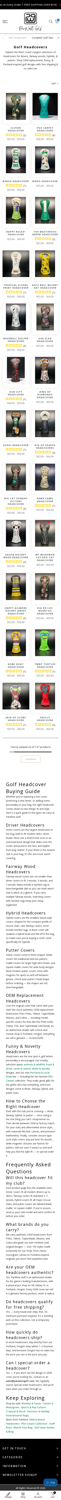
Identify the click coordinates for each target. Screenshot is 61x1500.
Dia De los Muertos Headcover (45, 610)
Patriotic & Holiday (38, 1411)
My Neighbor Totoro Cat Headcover (45, 557)
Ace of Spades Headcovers (45, 447)
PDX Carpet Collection (34, 1423)
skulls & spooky (41, 1068)
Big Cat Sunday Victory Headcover (16, 501)
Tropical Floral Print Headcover (16, 286)
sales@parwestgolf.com (20, 1381)
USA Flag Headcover (45, 340)
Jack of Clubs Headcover (16, 719)
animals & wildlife (34, 1064)
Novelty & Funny (31, 1403)
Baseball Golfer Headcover (15, 340)
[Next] (58, 37)
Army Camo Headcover (45, 500)
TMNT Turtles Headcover (45, 665)
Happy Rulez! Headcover (16, 233)
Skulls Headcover (45, 719)
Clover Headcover (16, 129)
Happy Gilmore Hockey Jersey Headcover (16, 610)
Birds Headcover (45, 181)
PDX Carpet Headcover (45, 129)
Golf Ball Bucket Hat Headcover (45, 286)
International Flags (17, 1415)
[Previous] (3, 37)
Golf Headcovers (17, 37)
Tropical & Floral (15, 1411)
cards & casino (21, 1068)
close (59, 4)
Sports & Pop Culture (33, 1407)
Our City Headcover (16, 393)
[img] (14, 135)
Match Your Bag (23, 1427)
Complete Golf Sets (42, 37)
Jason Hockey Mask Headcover (16, 556)
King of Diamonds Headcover (45, 394)
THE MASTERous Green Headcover (45, 233)
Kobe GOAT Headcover (16, 665)
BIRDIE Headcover (16, 181)
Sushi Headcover (16, 445)
